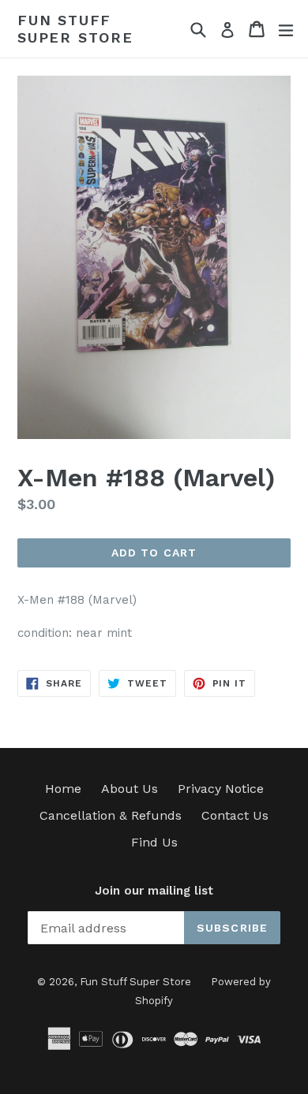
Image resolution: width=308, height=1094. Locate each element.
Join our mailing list (154, 891)
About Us (129, 788)
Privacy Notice (221, 788)
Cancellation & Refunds (110, 815)
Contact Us (235, 815)
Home (63, 788)
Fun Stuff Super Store (75, 29)
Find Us (154, 842)
